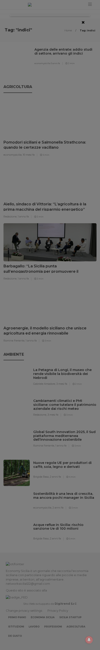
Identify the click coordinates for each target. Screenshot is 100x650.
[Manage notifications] (89, 639)
